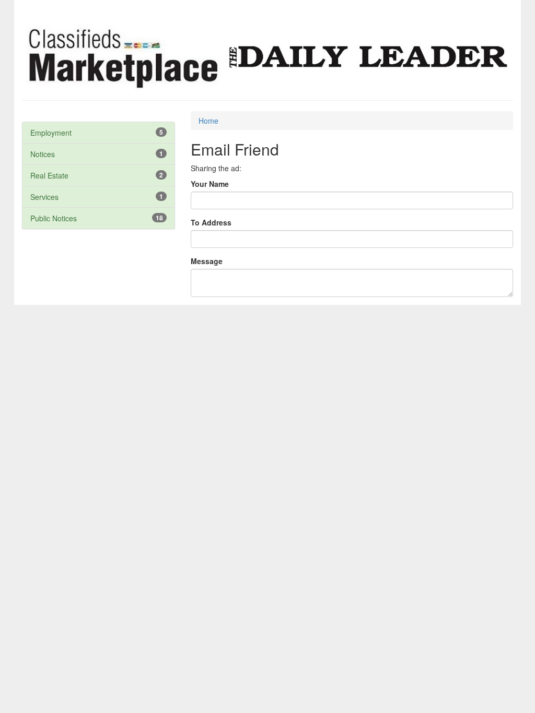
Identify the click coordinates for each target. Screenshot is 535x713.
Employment (51, 132)
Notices (42, 154)
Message (207, 261)
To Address (211, 222)
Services (44, 197)
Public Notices (53, 218)
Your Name (210, 184)
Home (208, 120)
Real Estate (49, 175)
